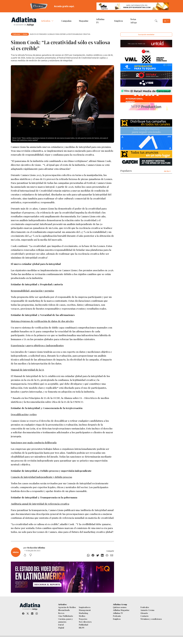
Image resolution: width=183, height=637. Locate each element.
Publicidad (16, 34)
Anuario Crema (147, 610)
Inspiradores (84, 607)
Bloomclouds (64, 610)
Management (85, 610)
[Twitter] (97, 555)
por (34, 547)
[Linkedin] (102, 555)
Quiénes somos (119, 607)
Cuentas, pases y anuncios (65, 620)
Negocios (83, 619)
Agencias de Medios (67, 607)
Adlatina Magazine (121, 610)
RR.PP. (82, 627)
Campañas (66, 20)
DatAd (61, 624)
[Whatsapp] (88, 555)
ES (165, 21)
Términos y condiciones (151, 619)
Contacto (144, 616)
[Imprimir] (107, 555)
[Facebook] (93, 555)
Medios (82, 616)
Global (25, 34)
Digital (61, 627)
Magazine (83, 20)
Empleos (118, 20)
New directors (85, 621)
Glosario (144, 613)
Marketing (83, 613)
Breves (61, 613)
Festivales (144, 607)
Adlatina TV (100, 21)
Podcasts (117, 616)
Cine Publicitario (65, 616)
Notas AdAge (133, 21)
